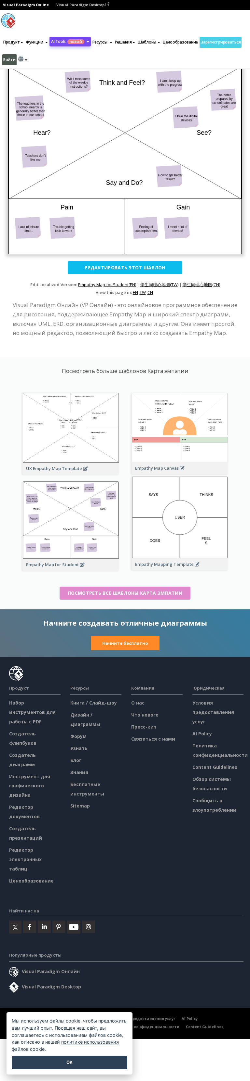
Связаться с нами (153, 739)
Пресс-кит (144, 727)
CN (150, 292)
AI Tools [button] (66, 41)
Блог (75, 760)
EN (135, 292)
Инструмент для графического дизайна (29, 785)
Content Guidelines (214, 767)
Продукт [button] (11, 42)
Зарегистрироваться (221, 42)
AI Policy (202, 734)
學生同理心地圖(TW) (159, 284)
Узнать (79, 748)
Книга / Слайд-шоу (93, 703)
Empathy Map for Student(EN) (107, 284)
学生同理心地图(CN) (201, 284)
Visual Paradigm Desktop (80, 4)
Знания (79, 772)
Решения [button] (123, 42)
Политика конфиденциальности (146, 1026)
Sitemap (80, 806)
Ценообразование (180, 42)
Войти (9, 59)
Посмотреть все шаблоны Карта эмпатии (125, 593)
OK (69, 1062)
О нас (138, 703)
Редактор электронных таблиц (25, 859)
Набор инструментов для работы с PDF (32, 712)
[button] (37, 42)
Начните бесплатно (125, 643)
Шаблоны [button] (147, 42)
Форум (78, 736)
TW (143, 292)
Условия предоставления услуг (213, 712)
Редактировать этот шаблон (125, 267)
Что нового (145, 715)
